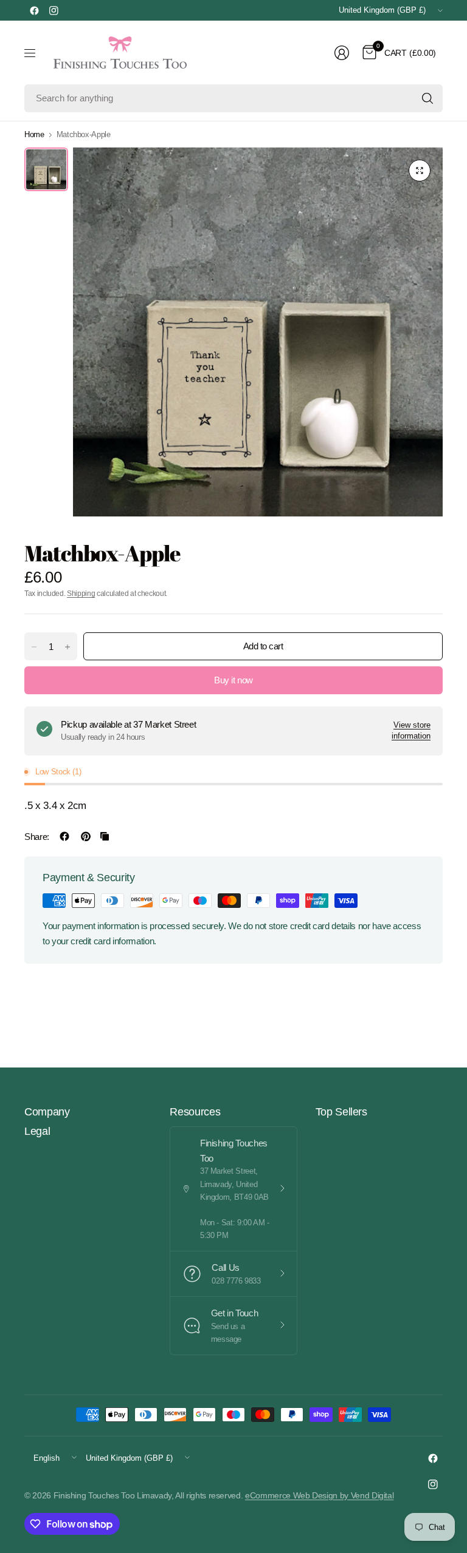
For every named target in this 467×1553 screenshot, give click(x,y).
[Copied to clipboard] (104, 836)
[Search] (427, 98)
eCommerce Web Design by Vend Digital (319, 1495)
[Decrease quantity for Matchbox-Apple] (34, 647)
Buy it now (233, 680)
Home (34, 134)
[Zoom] (420, 170)
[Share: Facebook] (64, 836)
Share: (36, 836)
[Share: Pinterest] (86, 836)
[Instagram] (53, 10)
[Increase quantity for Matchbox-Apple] (67, 647)
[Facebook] (34, 10)
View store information (411, 730)
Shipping (81, 593)
